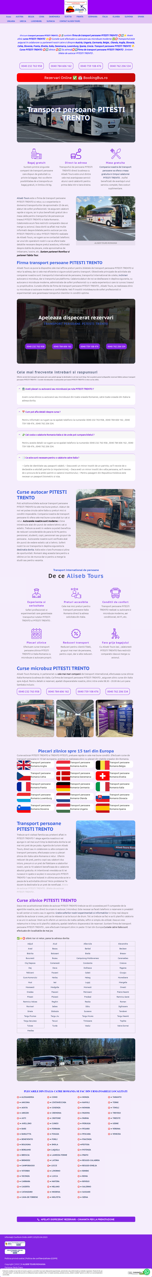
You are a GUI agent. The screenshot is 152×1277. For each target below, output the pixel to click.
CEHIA (41, 16)
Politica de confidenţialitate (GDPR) (41, 1258)
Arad (30, 948)
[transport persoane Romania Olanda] (63, 797)
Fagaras (123, 968)
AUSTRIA (19, 16)
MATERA (55, 1181)
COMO (54, 1097)
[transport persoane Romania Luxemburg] (24, 797)
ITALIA (105, 16)
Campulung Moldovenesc (88, 958)
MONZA (85, 1097)
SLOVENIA (129, 16)
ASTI (24, 1118)
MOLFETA (56, 1197)
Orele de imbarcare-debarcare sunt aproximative (92, 332)
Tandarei (123, 1011)
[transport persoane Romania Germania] (63, 786)
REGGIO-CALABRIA (91, 1160)
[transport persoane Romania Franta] (24, 786)
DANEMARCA (54, 16)
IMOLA (55, 1144)
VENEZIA (117, 1134)
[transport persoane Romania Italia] (103, 786)
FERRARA (56, 1128)
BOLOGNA (26, 1144)
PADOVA (86, 1113)
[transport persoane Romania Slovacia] (103, 797)
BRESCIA (26, 1155)
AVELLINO (26, 1123)
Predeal (87, 996)
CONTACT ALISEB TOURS (70, 21)
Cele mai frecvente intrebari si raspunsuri (57, 372)
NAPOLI (86, 1102)
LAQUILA (55, 1149)
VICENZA (26, 1176)
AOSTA (25, 1107)
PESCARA (86, 1134)
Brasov (123, 953)
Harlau (55, 977)
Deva (55, 968)
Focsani (55, 972)
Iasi (54, 982)
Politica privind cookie (14, 1258)
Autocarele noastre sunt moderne (40, 521)
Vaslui (87, 1025)
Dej (30, 968)
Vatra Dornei (123, 1025)
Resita (87, 1001)
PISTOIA (85, 1144)
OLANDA (116, 16)
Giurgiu (123, 972)
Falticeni (30, 972)
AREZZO (25, 1113)
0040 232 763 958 (31, 66)
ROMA (85, 1176)
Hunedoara (123, 977)
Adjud (30, 943)
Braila (87, 953)
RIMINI (85, 1170)
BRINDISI (26, 1160)
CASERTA (26, 1186)
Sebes (54, 1006)
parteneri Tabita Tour (27, 255)
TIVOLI (116, 1107)
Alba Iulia (88, 943)
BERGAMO (26, 1149)
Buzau (55, 958)
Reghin (55, 1001)
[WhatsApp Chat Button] (147, 1272)
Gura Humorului (30, 977)
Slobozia (55, 1011)
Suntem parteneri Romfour (53, 251)
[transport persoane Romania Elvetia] (103, 775)
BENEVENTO (27, 1139)
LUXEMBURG (36, 21)
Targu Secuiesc (30, 1021)
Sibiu (88, 1006)
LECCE (54, 1165)
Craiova (123, 963)
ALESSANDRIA (27, 1097)
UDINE (116, 1123)
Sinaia (30, 1011)
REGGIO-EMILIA (89, 1165)
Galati (87, 972)
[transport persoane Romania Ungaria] (63, 808)
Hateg (87, 977)
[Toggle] (19, 388)
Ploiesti (54, 996)
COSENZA (56, 1107)
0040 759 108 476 (90, 66)
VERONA (116, 1128)
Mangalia (123, 982)
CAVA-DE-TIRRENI (30, 1197)
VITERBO (26, 1170)
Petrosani (87, 992)
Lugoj (87, 982)
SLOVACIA (51, 21)
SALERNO (86, 1186)
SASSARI (86, 1191)
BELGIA (31, 16)
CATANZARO (27, 1191)
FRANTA (80, 16)
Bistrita (30, 953)
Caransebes (123, 958)
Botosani (55, 953)
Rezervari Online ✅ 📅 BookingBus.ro (76, 77)
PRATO (85, 1155)
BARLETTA (26, 1134)
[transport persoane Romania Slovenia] (24, 808)
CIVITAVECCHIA (59, 1102)
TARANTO (117, 1097)
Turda (54, 1025)
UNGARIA (11, 21)
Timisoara (87, 1021)
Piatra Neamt (123, 992)
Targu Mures (87, 1016)
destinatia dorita (25, 549)
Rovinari (30, 1006)
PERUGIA (86, 1123)
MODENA (56, 1191)
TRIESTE (116, 1118)
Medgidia (55, 987)
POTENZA (86, 1149)
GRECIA (23, 21)
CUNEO (55, 1123)
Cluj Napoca (30, 963)
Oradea (30, 992)
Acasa (8, 16)
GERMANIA (92, 16)
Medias (30, 1030)
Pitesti (30, 996)
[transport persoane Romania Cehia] (24, 775)
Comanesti (55, 963)
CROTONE (56, 1118)
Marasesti (30, 987)
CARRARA (26, 1181)
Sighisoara (123, 1006)
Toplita (123, 1021)
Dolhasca (88, 968)
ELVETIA (68, 16)
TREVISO (117, 1113)
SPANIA (141, 16)
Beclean (123, 948)
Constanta (87, 963)
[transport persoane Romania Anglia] (24, 764)
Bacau (55, 948)
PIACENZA (87, 1139)
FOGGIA (55, 1134)
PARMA (85, 1118)
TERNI (115, 1102)
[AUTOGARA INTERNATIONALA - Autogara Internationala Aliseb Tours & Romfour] (76, 7)
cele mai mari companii (69, 674)
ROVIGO (85, 1181)
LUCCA (55, 1176)
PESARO (86, 1128)
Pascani (54, 992)
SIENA (85, 1197)
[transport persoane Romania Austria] (63, 764)
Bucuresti (30, 958)
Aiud (55, 943)
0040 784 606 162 (61, 66)
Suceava (87, 1011)
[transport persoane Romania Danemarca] (63, 775)
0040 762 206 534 (120, 66)
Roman (123, 1001)
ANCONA (26, 1102)
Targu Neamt (123, 1016)
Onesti (123, 987)
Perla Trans (18, 1267)
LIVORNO (56, 1170)
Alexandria (123, 943)
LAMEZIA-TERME (59, 1155)
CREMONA (56, 1113)
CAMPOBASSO (28, 1165)
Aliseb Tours (23, 198)
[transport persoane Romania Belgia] (103, 764)
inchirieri (123, 275)
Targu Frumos (30, 1016)
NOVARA (86, 1107)
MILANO (56, 1186)
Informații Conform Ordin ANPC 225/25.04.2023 (26, 1237)
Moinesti (88, 987)
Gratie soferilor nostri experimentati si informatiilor (82, 912)
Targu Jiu (55, 1016)
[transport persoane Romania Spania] (103, 808)
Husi (30, 982)
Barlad (88, 948)
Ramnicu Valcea (30, 1001)
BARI (24, 1128)
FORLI (54, 1139)
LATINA (55, 1160)
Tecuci (55, 1021)
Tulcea (30, 1025)
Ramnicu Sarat (123, 996)
